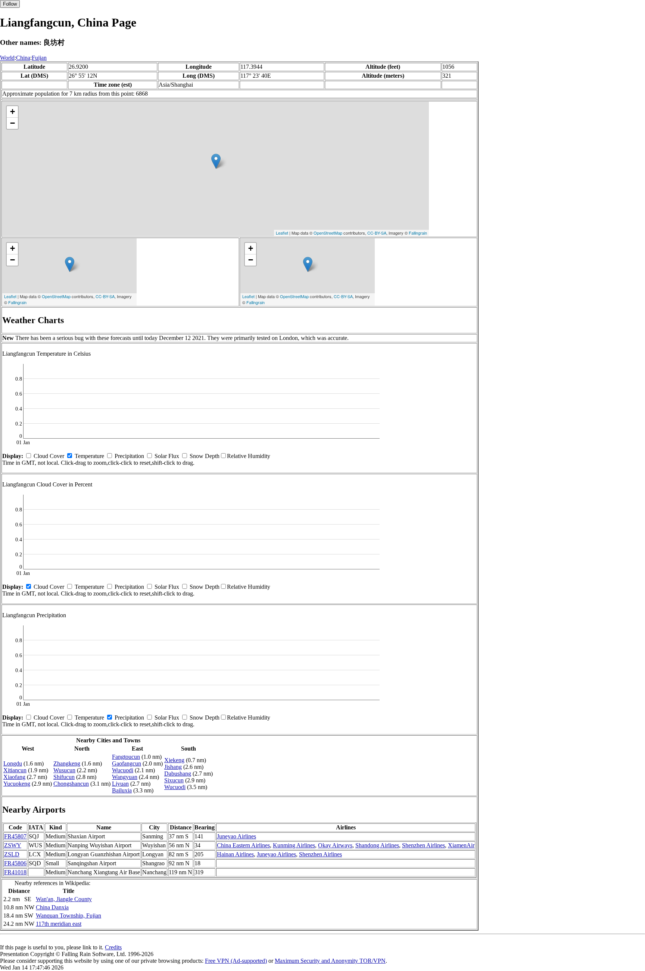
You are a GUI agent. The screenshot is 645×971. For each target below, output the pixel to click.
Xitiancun (15, 770)
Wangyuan (124, 777)
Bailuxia (122, 790)
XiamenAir (461, 845)
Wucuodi (122, 770)
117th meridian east (58, 924)
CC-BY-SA (376, 233)
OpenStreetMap (328, 233)
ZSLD (11, 854)
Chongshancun (71, 783)
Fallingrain (418, 233)
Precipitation (129, 456)
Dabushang (177, 773)
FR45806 (15, 863)
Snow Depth (204, 456)
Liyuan (120, 783)
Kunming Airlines (294, 845)
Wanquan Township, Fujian (68, 915)
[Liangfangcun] (216, 161)
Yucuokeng (16, 783)
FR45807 (15, 836)
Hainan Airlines (235, 854)
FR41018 (15, 872)
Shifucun (64, 777)
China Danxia (52, 907)
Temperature (89, 456)
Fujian (39, 58)
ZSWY (12, 845)
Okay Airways (335, 845)
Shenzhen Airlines (423, 845)
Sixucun (174, 780)
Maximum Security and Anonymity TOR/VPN (330, 961)
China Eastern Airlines (243, 845)
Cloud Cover (49, 456)
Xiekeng (174, 760)
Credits (113, 947)
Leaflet (282, 233)
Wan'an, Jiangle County (64, 899)
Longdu (12, 763)
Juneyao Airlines (236, 836)
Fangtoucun (126, 757)
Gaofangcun (126, 763)
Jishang (173, 767)
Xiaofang (14, 777)
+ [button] (12, 111)
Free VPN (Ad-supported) (236, 961)
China (23, 58)
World (7, 58)
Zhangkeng (66, 763)
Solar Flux (167, 456)
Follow (10, 4)
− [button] (12, 123)
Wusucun (64, 770)
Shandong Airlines (377, 845)
